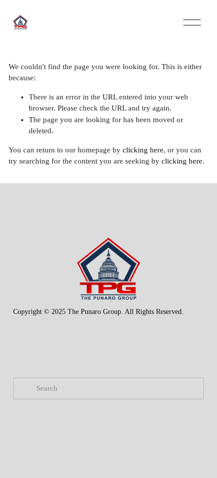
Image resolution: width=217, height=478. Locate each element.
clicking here (143, 150)
